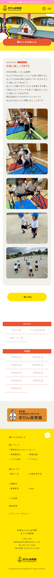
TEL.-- (27, 545)
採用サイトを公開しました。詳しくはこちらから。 (27, 2)
